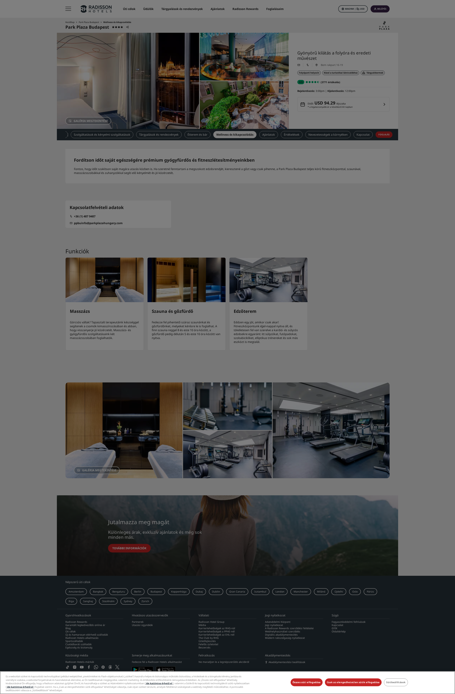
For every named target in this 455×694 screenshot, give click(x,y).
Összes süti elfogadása (307, 682)
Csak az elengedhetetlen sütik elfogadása (353, 682)
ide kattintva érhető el (159, 683)
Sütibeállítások (395, 682)
